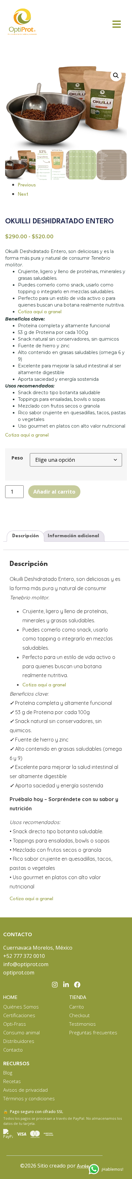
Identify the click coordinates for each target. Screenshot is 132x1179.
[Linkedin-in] (66, 984)
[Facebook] (77, 984)
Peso (17, 458)
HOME (10, 997)
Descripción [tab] (25, 536)
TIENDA (77, 997)
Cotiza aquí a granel (40, 312)
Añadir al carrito (54, 491)
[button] (116, 75)
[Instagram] (55, 984)
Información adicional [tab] (73, 536)
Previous (27, 185)
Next (23, 194)
